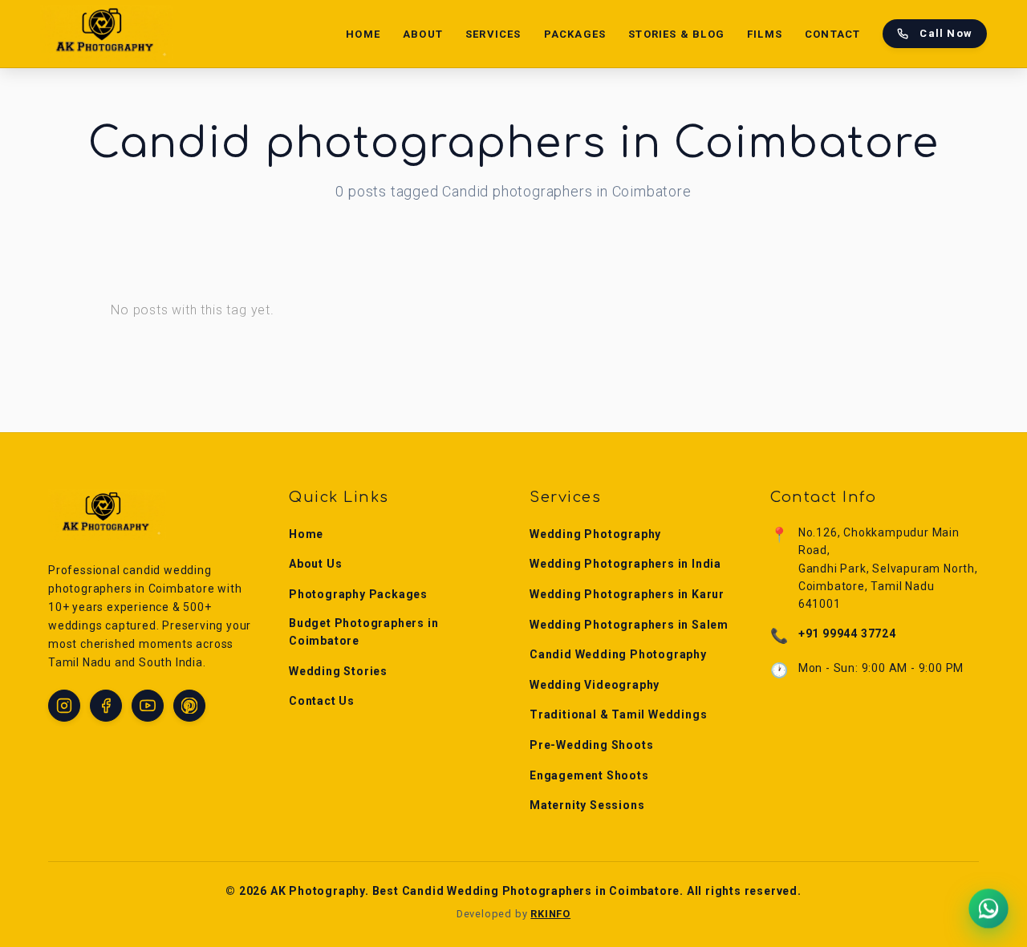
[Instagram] (64, 706)
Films (764, 34)
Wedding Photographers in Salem (629, 624)
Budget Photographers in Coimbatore (363, 632)
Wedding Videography (595, 684)
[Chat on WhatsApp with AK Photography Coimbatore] (988, 908)
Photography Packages (358, 594)
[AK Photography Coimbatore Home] (106, 34)
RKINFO (550, 914)
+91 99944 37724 (847, 633)
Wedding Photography (595, 534)
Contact (832, 34)
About (423, 34)
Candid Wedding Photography (618, 654)
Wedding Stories (338, 671)
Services (493, 34)
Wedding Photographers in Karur (627, 594)
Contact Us (322, 700)
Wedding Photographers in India (625, 563)
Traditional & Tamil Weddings (618, 714)
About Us (315, 563)
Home (363, 34)
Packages (575, 34)
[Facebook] (106, 706)
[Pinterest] (189, 706)
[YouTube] (148, 706)
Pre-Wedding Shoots (591, 745)
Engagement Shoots (589, 775)
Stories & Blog (676, 34)
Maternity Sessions (587, 805)
